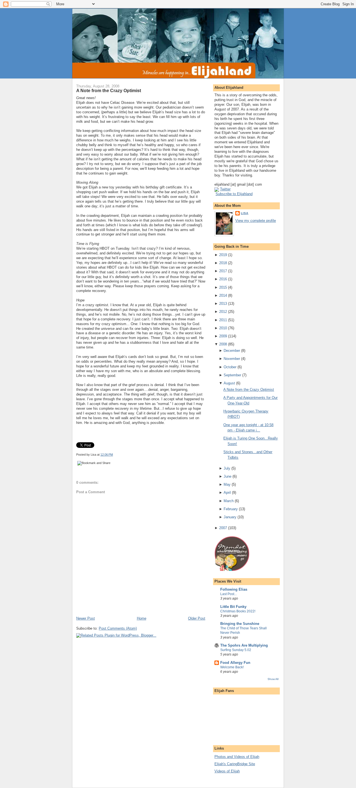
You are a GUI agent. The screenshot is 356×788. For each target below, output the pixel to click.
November (232, 359)
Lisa (244, 213)
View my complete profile (255, 221)
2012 (223, 312)
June (227, 476)
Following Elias (233, 589)
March (229, 501)
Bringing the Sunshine (239, 624)
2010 (223, 328)
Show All (273, 679)
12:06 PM (106, 454)
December (232, 350)
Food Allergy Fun (235, 663)
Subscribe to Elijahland (234, 194)
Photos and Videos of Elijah (236, 757)
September (232, 375)
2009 (223, 336)
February (231, 509)
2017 (223, 271)
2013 (223, 303)
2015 (223, 287)
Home (141, 618)
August (229, 383)
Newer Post (85, 618)
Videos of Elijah (227, 771)
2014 (223, 295)
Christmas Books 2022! (237, 611)
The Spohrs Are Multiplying (244, 645)
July (227, 468)
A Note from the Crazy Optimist (108, 90)
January (230, 517)
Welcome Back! (232, 667)
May (227, 484)
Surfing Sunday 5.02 (235, 650)
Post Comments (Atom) (118, 628)
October (230, 367)
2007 (223, 528)
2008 (223, 344)
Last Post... (228, 594)
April (227, 492)
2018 (223, 263)
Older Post (196, 618)
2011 (223, 320)
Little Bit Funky (233, 607)
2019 (223, 255)
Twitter (225, 189)
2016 (223, 279)
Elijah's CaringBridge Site (234, 764)
